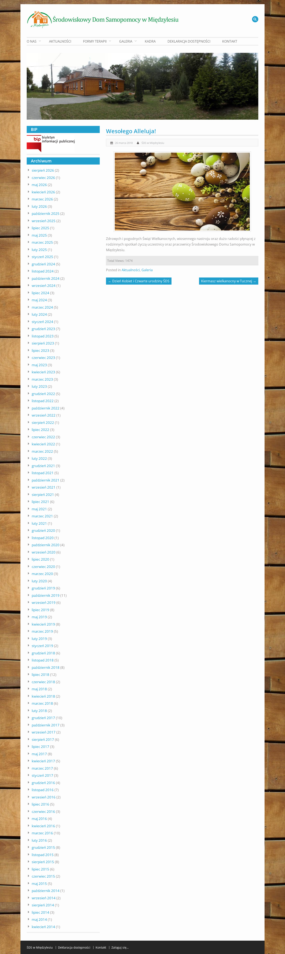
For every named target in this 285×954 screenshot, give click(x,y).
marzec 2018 (42, 703)
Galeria (147, 270)
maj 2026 (39, 184)
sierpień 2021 (43, 494)
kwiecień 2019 (43, 624)
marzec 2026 (42, 199)
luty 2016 (39, 840)
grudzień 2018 (43, 653)
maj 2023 (39, 364)
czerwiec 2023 (43, 357)
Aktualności (60, 41)
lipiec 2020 (40, 559)
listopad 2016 (43, 789)
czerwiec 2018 (43, 681)
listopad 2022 (43, 400)
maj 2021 (39, 509)
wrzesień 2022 (43, 415)
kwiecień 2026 (43, 192)
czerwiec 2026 (43, 177)
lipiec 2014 (40, 912)
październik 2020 (45, 544)
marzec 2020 (42, 573)
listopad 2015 (43, 854)
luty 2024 (39, 314)
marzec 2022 (42, 451)
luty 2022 (39, 458)
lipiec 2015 (40, 869)
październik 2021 (45, 480)
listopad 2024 (43, 271)
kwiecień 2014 (43, 926)
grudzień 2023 (43, 328)
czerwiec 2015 (43, 876)
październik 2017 (45, 725)
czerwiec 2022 (43, 437)
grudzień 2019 (43, 588)
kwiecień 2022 (43, 444)
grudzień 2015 (43, 847)
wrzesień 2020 (43, 552)
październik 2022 (45, 408)
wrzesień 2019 (43, 602)
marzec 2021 (42, 516)
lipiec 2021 (40, 501)
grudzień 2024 (43, 264)
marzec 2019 (42, 631)
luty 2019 (39, 638)
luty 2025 (39, 249)
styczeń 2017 (42, 775)
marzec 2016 (42, 833)
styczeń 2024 (42, 321)
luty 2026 (39, 206)
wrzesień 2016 (43, 797)
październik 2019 (45, 595)
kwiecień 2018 (43, 696)
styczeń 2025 (42, 256)
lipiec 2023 (40, 350)
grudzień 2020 (43, 530)
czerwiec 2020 (43, 566)
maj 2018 (39, 689)
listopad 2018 (43, 660)
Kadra (150, 41)
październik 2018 (45, 667)
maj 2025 (39, 235)
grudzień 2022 (43, 393)
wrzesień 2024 (43, 285)
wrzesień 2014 (43, 898)
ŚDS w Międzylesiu (152, 143)
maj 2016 (39, 818)
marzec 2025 (42, 242)
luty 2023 (39, 386)
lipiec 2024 (40, 292)
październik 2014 (45, 890)
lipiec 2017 (40, 746)
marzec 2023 (42, 379)
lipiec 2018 (40, 674)
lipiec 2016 (40, 804)
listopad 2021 (43, 472)
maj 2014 (39, 919)
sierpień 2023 (43, 343)
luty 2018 (39, 710)
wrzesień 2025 (43, 220)
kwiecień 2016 (43, 826)
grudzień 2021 (43, 465)
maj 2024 (39, 300)
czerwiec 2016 (43, 811)
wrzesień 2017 (43, 732)
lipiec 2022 (40, 429)
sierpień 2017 (43, 739)
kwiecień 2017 (43, 761)
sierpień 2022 (43, 422)
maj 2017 (39, 753)
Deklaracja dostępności (189, 41)
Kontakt (229, 41)
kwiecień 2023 (43, 372)
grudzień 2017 (43, 717)
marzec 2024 (42, 307)
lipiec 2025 (40, 228)
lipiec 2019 (40, 609)
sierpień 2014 (43, 905)
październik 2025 (45, 213)
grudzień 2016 (43, 782)
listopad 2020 (43, 537)
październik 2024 (45, 278)
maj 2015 (39, 883)
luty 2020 (39, 581)
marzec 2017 (42, 768)
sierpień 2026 (43, 170)
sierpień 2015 (43, 861)
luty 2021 (39, 523)
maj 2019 (39, 616)
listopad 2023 (43, 336)
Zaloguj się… (120, 947)
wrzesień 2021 (43, 487)
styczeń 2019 (42, 645)
